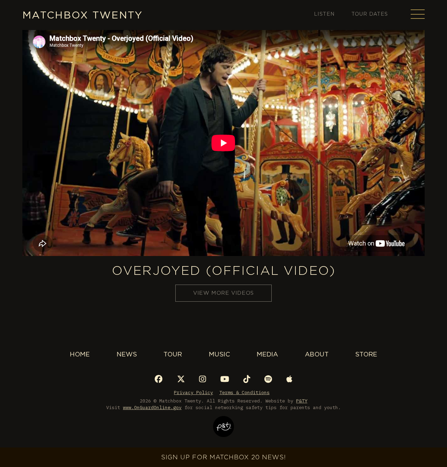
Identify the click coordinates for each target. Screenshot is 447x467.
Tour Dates (369, 14)
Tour (172, 354)
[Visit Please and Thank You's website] (223, 432)
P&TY (301, 401)
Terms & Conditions (244, 392)
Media (267, 354)
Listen (324, 14)
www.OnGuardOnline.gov (152, 407)
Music (219, 354)
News (127, 354)
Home (80, 354)
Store (366, 354)
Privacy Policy (193, 392)
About (317, 354)
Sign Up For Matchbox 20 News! (223, 457)
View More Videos (223, 292)
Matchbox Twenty (82, 15)
